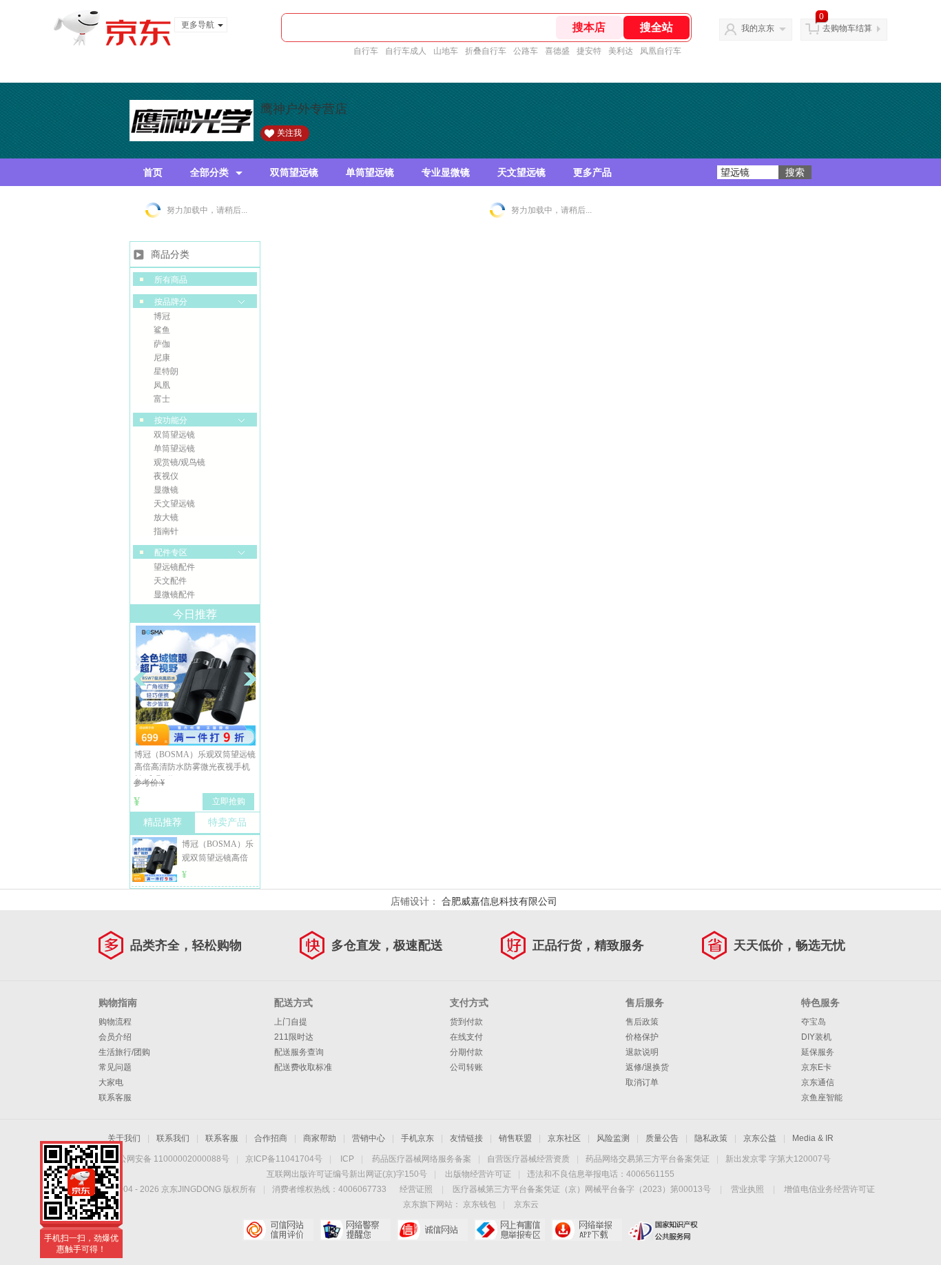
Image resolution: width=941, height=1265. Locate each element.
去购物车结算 (847, 28)
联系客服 (115, 1097)
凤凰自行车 (660, 51)
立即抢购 (228, 801)
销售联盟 (515, 1138)
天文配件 (170, 581)
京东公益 (759, 1138)
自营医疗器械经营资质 (528, 1159)
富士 (162, 399)
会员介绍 (115, 1037)
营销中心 (368, 1138)
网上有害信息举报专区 (509, 1230)
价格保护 (642, 1037)
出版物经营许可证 (478, 1174)
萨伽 (162, 344)
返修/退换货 (647, 1067)
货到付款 (466, 1022)
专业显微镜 (446, 172)
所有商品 (170, 280)
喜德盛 (557, 51)
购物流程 (115, 1022)
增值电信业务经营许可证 (829, 1189)
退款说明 (642, 1052)
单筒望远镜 (370, 172)
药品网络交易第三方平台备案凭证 (648, 1159)
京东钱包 (479, 1204)
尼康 (162, 357)
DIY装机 (816, 1037)
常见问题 (115, 1067)
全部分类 (209, 172)
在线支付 (466, 1037)
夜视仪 (166, 476)
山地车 (445, 51)
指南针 (166, 531)
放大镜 (166, 517)
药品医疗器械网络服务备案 (421, 1159)
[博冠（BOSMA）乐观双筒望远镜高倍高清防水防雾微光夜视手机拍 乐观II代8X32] (154, 876)
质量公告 (662, 1138)
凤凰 (162, 385)
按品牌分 (170, 302)
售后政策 (642, 1022)
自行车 (365, 51)
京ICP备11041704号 (283, 1159)
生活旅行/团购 (124, 1052)
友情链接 (466, 1138)
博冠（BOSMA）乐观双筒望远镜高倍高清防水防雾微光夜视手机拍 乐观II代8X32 (195, 767)
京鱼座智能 (821, 1097)
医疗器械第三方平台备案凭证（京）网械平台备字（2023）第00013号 (582, 1189)
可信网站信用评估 (277, 1230)
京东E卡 (816, 1067)
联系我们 (172, 1138)
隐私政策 (710, 1138)
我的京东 (757, 28)
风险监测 (613, 1138)
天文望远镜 (521, 172)
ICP (347, 1159)
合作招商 (270, 1138)
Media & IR (813, 1138)
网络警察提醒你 (355, 1230)
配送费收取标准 (303, 1067)
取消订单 (642, 1082)
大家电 (111, 1082)
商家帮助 (319, 1138)
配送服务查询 (299, 1052)
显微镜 (166, 490)
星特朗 (166, 371)
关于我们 (124, 1138)
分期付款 (466, 1052)
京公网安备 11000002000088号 (169, 1159)
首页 (153, 172)
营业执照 (747, 1189)
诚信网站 (432, 1230)
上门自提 (290, 1022)
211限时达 (293, 1037)
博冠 (162, 316)
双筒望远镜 (294, 172)
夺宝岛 (813, 1022)
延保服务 (817, 1052)
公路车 (525, 51)
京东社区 (564, 1138)
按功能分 (170, 420)
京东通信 (817, 1082)
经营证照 (416, 1189)
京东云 (526, 1204)
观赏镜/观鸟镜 (179, 462)
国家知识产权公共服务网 (663, 1230)
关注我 (289, 133)
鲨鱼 (162, 330)
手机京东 (417, 1138)
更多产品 (592, 172)
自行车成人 (405, 51)
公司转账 (466, 1067)
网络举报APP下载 (586, 1230)
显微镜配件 (174, 594)
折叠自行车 (485, 51)
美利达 (620, 51)
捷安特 (589, 51)
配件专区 (170, 552)
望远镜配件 (174, 567)
